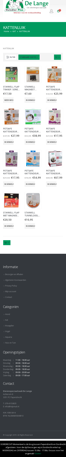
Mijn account (10, 291)
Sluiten (38, 453)
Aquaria (8, 337)
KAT (14, 31)
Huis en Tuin (10, 342)
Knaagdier (9, 325)
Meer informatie (9, 100)
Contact (8, 297)
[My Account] (51, 11)
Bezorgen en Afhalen (14, 274)
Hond (7, 314)
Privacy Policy (11, 285)
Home (6, 31)
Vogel (7, 331)
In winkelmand (30, 100)
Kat (6, 320)
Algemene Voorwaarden (15, 280)
